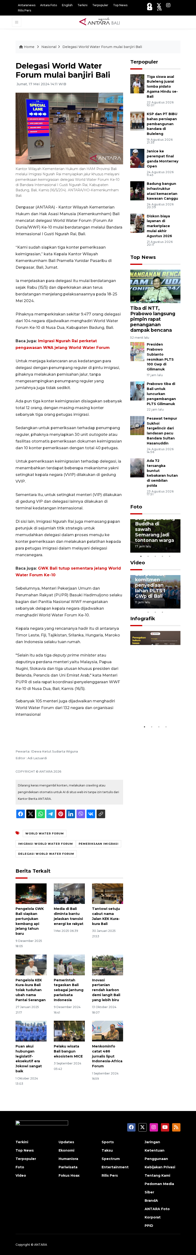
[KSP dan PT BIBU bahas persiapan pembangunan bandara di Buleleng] (137, 120)
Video (137, 563)
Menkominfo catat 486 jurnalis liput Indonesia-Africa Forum (107, 1056)
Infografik (142, 618)
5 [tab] (169, 556)
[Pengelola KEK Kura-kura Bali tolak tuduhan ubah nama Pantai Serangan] (31, 964)
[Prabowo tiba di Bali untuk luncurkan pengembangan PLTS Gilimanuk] (137, 391)
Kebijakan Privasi (160, 1167)
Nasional (48, 47)
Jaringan (152, 1142)
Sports (108, 1142)
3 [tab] (155, 556)
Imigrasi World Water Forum (45, 843)
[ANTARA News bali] (102, 22)
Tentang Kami (157, 1175)
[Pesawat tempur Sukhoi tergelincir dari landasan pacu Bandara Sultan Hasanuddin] (137, 425)
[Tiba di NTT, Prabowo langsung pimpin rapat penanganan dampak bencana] (155, 286)
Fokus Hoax (69, 1175)
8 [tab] (148, 612)
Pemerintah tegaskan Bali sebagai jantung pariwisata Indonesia (68, 990)
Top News (120, 5)
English (67, 5)
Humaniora (68, 1159)
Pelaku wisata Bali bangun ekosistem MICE (68, 1051)
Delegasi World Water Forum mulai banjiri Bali (102, 47)
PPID (149, 1225)
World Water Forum (44, 833)
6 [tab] (169, 605)
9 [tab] (155, 612)
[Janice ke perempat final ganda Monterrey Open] (137, 158)
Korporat (153, 1217)
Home (29, 47)
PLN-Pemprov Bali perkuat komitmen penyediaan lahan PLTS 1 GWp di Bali (152, 582)
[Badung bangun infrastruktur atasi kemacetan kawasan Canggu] (137, 190)
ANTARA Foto (157, 1209)
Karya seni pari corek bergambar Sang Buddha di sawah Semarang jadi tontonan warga (155, 523)
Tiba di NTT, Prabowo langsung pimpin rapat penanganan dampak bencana (152, 319)
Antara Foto (48, 5)
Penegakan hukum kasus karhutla (150, 705)
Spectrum (111, 1159)
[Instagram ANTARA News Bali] (168, 5)
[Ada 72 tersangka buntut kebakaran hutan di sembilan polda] (137, 467)
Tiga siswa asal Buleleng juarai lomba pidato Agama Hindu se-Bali (162, 87)
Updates (66, 1142)
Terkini (82, 5)
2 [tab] (148, 556)
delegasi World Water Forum (46, 853)
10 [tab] (162, 612)
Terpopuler (100, 5)
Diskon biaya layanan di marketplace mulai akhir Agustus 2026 (159, 226)
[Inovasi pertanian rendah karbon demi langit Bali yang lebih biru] (107, 964)
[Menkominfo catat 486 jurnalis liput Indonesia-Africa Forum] (107, 1031)
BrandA (151, 1200)
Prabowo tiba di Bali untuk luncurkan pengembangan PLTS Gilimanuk (161, 394)
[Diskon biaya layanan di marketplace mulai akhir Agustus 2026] (137, 223)
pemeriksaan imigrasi (99, 843)
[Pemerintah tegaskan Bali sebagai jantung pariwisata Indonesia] (69, 964)
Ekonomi (66, 1150)
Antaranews (26, 5)
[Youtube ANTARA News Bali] (149, 8)
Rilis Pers (24, 10)
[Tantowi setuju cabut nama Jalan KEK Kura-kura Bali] (107, 893)
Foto (136, 507)
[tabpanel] (155, 536)
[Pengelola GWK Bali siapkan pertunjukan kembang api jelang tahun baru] (31, 893)
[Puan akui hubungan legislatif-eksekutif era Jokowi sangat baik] (31, 1031)
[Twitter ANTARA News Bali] (159, 5)
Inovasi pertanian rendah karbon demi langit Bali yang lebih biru (106, 990)
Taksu (107, 1150)
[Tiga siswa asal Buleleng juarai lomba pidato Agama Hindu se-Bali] (137, 83)
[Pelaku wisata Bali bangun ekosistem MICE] (69, 1031)
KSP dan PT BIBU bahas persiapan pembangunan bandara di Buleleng (162, 124)
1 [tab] (141, 556)
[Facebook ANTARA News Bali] (149, 5)
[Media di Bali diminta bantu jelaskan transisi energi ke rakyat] (69, 893)
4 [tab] (162, 556)
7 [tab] (176, 605)
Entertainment (115, 1167)
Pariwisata (68, 1167)
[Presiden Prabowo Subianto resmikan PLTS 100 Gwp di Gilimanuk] (137, 351)
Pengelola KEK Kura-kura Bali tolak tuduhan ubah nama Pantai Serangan (31, 990)
